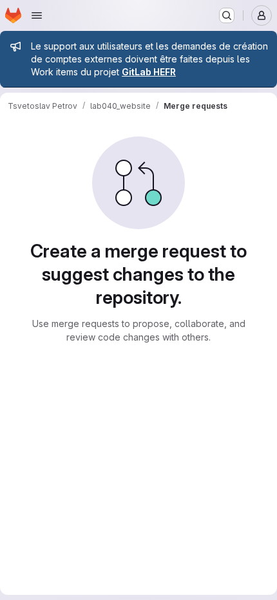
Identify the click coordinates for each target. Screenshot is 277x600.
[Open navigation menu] (36, 15)
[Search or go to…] (226, 15)
